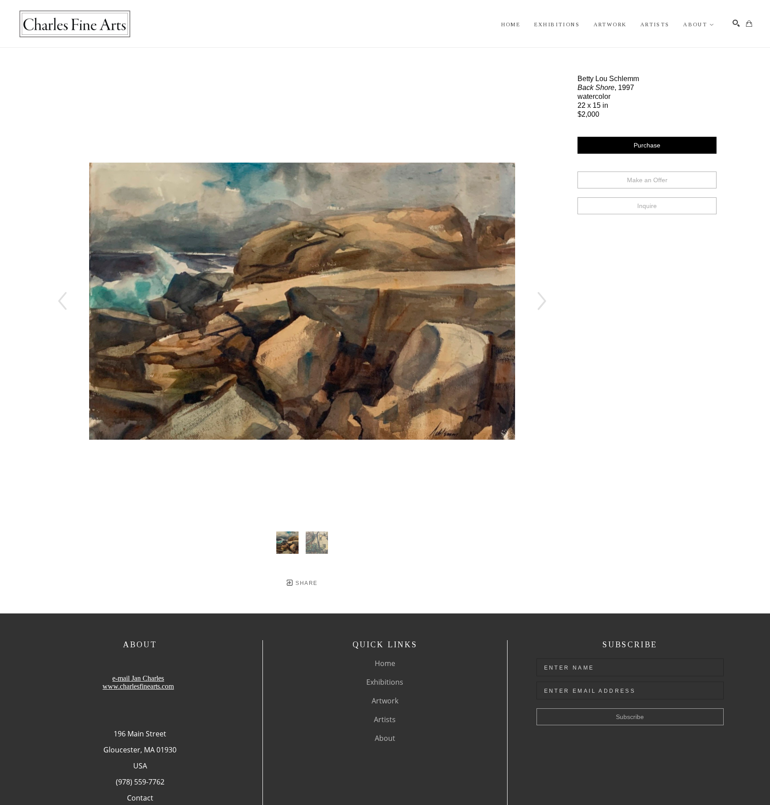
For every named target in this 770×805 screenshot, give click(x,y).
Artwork (385, 701)
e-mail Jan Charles (138, 678)
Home (385, 663)
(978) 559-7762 (140, 782)
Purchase (647, 145)
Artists (385, 719)
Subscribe (630, 716)
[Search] (736, 23)
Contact (140, 798)
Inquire (647, 205)
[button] (698, 24)
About (385, 738)
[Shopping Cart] (749, 23)
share (305, 583)
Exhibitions (384, 682)
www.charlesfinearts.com (138, 686)
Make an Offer (647, 180)
